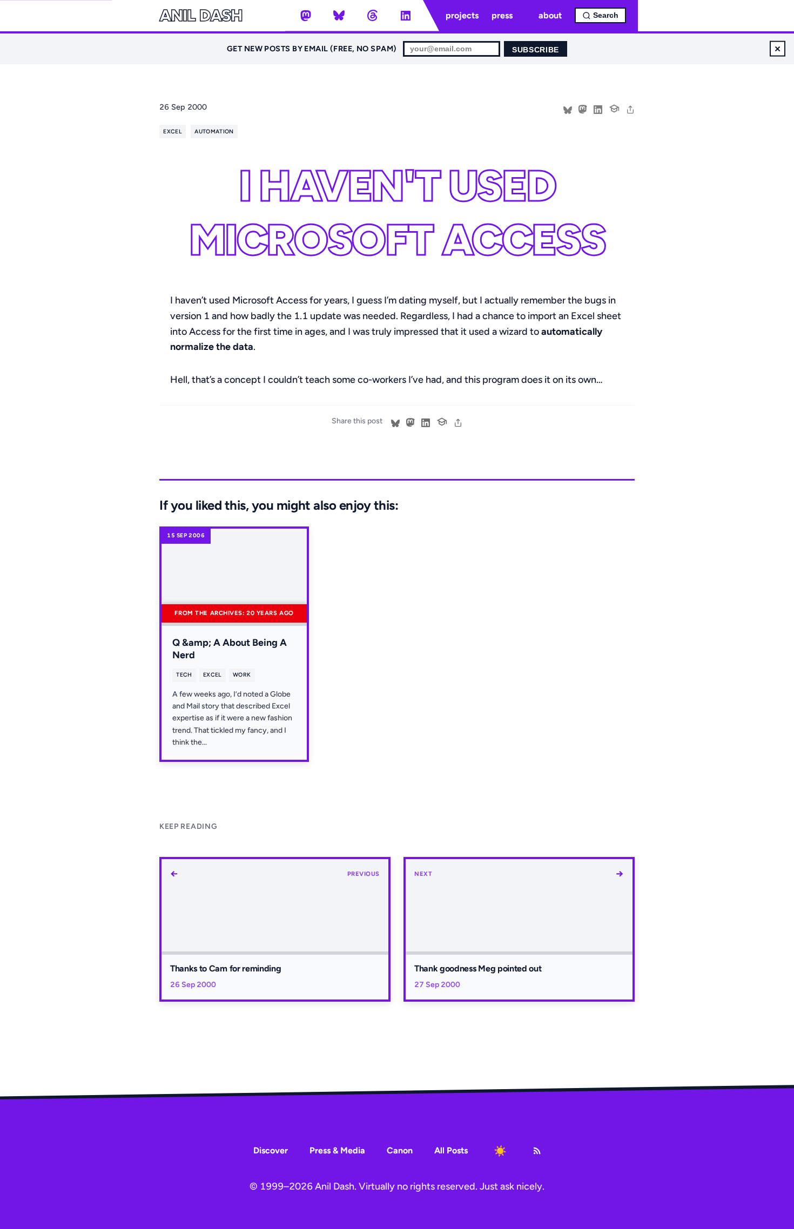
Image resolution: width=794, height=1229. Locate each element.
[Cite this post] (614, 107)
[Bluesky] (339, 16)
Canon (400, 1150)
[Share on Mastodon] (582, 108)
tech (184, 674)
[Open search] (600, 15)
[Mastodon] (306, 16)
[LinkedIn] (406, 16)
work (242, 674)
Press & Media (337, 1150)
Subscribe (535, 50)
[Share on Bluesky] (567, 108)
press (502, 15)
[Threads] (372, 16)
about (550, 15)
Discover (270, 1150)
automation (213, 131)
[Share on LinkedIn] (598, 108)
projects (462, 15)
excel (172, 131)
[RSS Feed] (537, 1150)
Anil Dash (200, 15)
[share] (630, 108)
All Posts (451, 1150)
